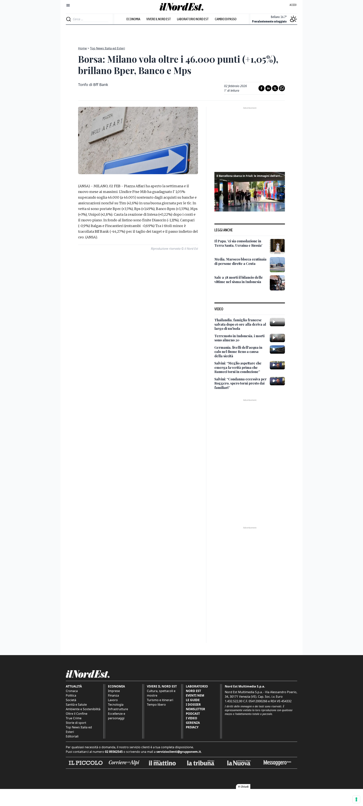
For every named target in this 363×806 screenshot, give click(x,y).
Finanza (113, 695)
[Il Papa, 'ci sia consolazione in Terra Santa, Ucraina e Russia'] (277, 246)
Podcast (193, 714)
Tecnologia (115, 704)
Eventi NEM (195, 695)
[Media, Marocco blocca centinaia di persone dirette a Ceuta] (277, 264)
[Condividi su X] (275, 88)
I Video (191, 718)
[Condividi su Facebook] (261, 88)
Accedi (293, 4)
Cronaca (72, 691)
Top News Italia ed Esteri (107, 48)
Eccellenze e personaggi (116, 716)
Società (71, 700)
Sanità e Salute (76, 704)
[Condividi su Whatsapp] (282, 88)
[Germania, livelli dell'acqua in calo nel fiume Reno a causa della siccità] (277, 349)
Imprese (114, 691)
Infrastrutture (118, 709)
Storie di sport (76, 723)
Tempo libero (156, 704)
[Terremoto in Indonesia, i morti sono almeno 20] (277, 338)
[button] (250, 191)
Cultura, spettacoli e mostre (161, 693)
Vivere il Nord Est (158, 19)
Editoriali (72, 736)
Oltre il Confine (76, 714)
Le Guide (193, 700)
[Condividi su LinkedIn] (268, 88)
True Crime (73, 718)
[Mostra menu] (68, 5)
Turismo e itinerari (160, 700)
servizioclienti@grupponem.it (178, 752)
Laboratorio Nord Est (193, 19)
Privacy (192, 727)
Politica (71, 695)
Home (82, 48)
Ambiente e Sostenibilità (83, 709)
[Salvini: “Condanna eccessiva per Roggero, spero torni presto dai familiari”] (277, 381)
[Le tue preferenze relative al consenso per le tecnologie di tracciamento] (356, 799)
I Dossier (193, 704)
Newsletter (195, 709)
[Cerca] (68, 19)
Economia (133, 19)
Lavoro (113, 700)
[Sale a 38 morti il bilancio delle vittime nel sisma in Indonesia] (277, 282)
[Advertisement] (181, 33)
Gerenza (193, 723)
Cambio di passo (226, 19)
